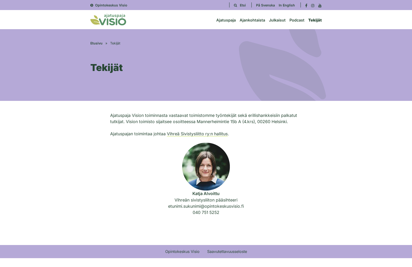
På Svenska (265, 5)
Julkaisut (277, 20)
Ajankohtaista (252, 20)
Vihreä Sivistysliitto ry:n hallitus (197, 133)
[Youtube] (320, 5)
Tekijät (315, 20)
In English (287, 5)
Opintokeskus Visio (111, 5)
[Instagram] (312, 5)
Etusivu (96, 43)
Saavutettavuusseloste (227, 251)
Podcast (296, 20)
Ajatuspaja (226, 20)
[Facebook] (306, 5)
